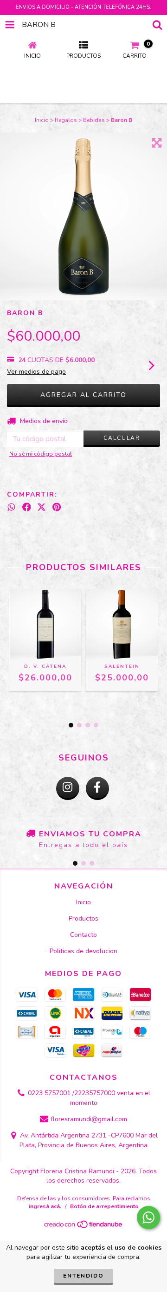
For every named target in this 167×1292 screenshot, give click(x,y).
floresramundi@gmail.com (89, 1119)
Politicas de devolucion (83, 951)
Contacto (83, 934)
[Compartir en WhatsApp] (11, 507)
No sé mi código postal (40, 454)
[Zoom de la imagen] (157, 143)
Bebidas (94, 120)
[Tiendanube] (83, 1227)
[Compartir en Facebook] (26, 507)
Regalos (66, 120)
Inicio (42, 120)
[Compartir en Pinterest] (56, 507)
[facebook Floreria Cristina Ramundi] (97, 788)
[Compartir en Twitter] (41, 507)
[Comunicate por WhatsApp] (148, 1217)
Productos (83, 918)
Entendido (83, 1275)
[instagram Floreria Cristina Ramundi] (67, 788)
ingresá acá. (45, 1206)
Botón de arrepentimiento (104, 1206)
